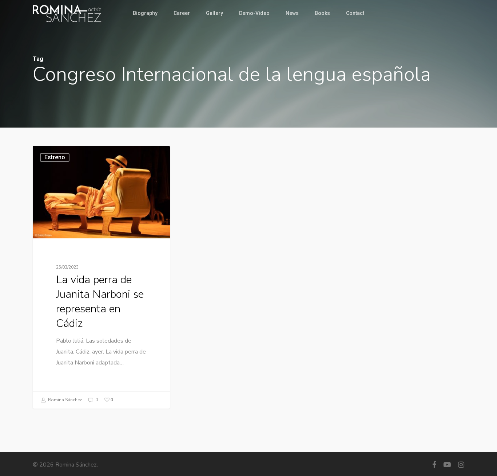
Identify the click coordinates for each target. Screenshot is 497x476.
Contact (355, 13)
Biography (145, 13)
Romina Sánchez (64, 399)
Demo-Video (254, 13)
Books (322, 13)
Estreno (54, 157)
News (292, 13)
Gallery (214, 13)
